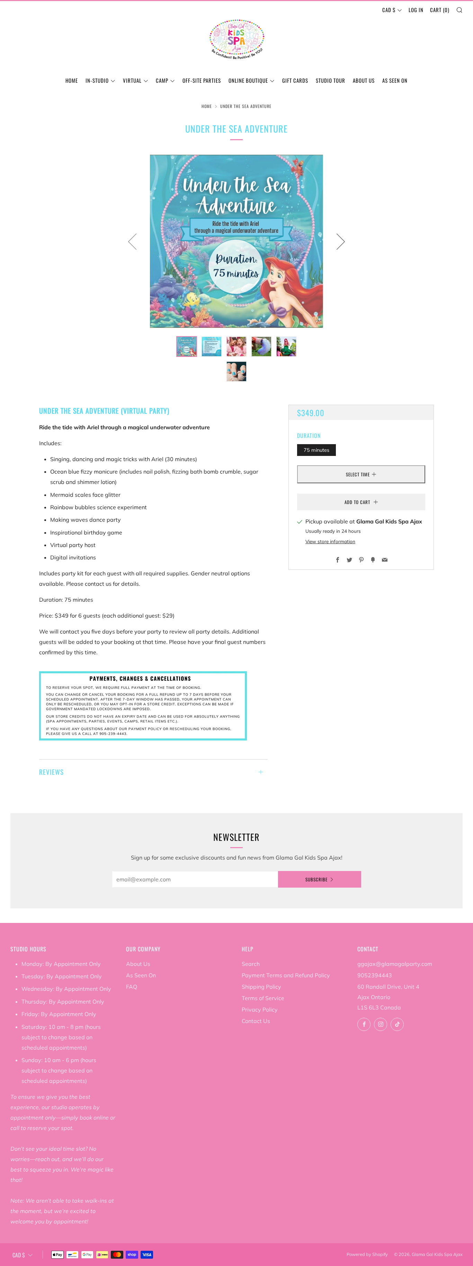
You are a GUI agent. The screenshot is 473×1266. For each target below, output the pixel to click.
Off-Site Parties (201, 80)
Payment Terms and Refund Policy (286, 975)
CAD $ (388, 10)
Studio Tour (330, 80)
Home (71, 80)
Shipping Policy (261, 986)
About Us (364, 80)
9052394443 (374, 975)
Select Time (358, 474)
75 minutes (316, 450)
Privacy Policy (260, 1009)
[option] (236, 241)
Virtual (132, 80)
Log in (416, 10)
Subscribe (316, 879)
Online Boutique (248, 80)
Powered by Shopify (367, 1254)
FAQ (131, 986)
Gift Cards (295, 80)
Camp (162, 80)
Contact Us (256, 1020)
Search (251, 963)
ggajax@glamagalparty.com (394, 963)
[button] (186, 346)
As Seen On (395, 80)
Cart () (439, 10)
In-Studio (97, 80)
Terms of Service (263, 998)
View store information (330, 541)
